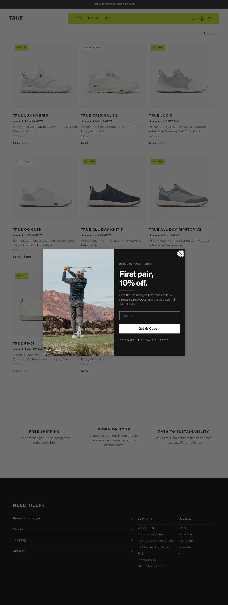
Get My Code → (149, 328)
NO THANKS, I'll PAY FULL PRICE (144, 340)
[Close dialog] (181, 253)
